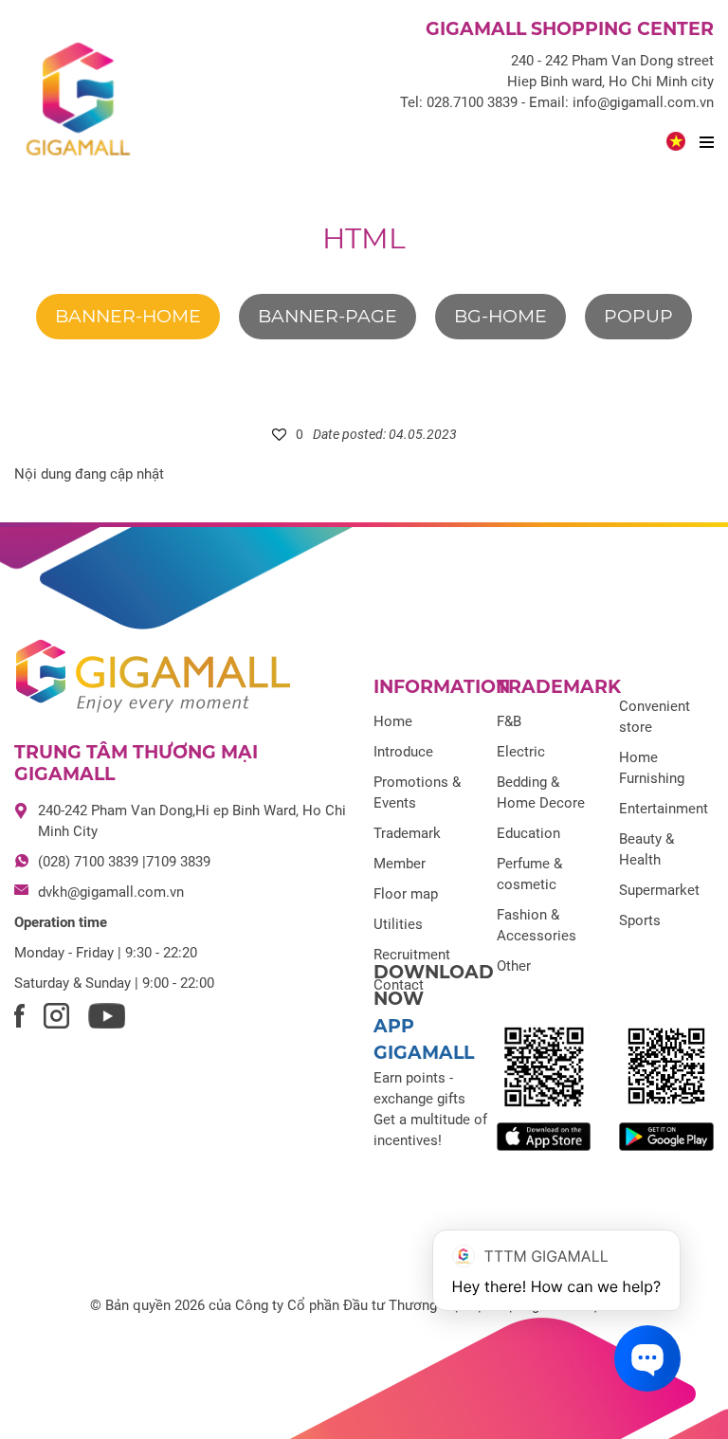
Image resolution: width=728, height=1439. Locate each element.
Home (392, 721)
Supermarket (659, 890)
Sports (640, 920)
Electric (521, 751)
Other (514, 966)
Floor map (405, 893)
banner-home (128, 316)
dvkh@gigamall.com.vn (111, 892)
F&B (509, 721)
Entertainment (663, 808)
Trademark (407, 833)
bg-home (500, 316)
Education (528, 833)
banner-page (327, 316)
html (364, 238)
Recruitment (411, 954)
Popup (638, 316)
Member (399, 863)
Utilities (398, 924)
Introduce (403, 751)
